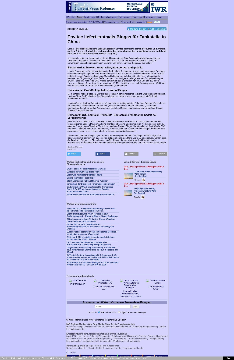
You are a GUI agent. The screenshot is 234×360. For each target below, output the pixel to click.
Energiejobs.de (150, 326)
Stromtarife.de (94, 348)
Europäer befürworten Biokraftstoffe (83, 172)
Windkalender (119, 341)
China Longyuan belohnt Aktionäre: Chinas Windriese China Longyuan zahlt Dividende (91, 220)
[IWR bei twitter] (157, 22)
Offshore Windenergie (107, 17)
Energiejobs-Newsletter (76, 22)
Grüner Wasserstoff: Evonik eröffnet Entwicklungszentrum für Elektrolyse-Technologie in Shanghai (90, 226)
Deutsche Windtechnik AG (104, 287)
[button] (74, 154)
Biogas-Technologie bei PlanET (81, 178)
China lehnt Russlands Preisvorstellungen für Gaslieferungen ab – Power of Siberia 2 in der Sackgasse (92, 215)
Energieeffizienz (90, 341)
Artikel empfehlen (158, 29)
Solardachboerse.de (157, 336)
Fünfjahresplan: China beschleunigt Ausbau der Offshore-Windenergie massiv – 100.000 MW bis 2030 (93, 263)
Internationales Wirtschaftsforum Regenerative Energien (130, 293)
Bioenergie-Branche (137, 336)
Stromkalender (133, 341)
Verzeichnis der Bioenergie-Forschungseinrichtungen (91, 184)
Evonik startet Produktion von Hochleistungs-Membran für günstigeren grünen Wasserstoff (91, 233)
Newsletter (140, 22)
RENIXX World (96, 22)
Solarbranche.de (119, 336)
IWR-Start (70, 17)
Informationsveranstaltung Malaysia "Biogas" (87, 181)
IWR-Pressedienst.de (94, 326)
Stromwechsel (127, 22)
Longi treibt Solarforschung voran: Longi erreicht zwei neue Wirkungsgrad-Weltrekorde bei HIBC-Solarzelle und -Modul (92, 250)
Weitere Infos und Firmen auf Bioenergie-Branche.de (90, 194)
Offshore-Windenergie (100, 336)
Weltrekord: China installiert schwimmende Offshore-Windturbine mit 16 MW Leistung (91, 238)
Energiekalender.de (75, 329)
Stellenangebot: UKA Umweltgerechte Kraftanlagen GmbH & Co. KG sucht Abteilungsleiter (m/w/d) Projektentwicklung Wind (90, 189)
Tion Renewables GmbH (156, 287)
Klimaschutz (105, 341)
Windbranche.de (80, 336)
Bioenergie (137, 17)
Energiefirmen (156, 338)
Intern (159, 17)
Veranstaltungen (111, 22)
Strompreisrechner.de (76, 348)
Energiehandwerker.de (133, 348)
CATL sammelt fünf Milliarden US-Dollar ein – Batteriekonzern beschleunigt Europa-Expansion (89, 243)
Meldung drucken (138, 29)
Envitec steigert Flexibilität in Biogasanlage (86, 169)
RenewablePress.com (76, 338)
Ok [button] (228, 358)
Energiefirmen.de (123, 326)
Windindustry (120, 338)
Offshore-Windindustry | (138, 338)
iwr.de (69, 336)
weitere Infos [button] (143, 358)
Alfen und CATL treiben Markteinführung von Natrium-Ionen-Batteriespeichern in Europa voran (91, 210)
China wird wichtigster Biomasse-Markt (84, 175)
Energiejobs (149, 17)
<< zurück (71, 352)
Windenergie (90, 17)
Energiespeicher (73, 341)
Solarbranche (125, 17)
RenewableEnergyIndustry (100, 338)
